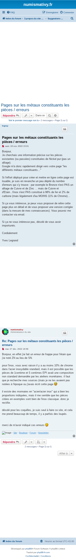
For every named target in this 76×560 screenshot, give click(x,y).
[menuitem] (11, 12)
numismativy (17, 329)
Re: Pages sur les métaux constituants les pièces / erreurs (37, 343)
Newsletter (43, 433)
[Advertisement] (38, 62)
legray (5, 126)
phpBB (28, 549)
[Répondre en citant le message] (64, 129)
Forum (33, 433)
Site (15, 433)
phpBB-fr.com (43, 552)
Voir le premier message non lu (24, 120)
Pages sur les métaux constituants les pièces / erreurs (35, 107)
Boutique (23, 433)
